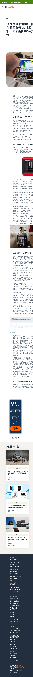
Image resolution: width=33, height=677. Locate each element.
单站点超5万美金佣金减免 (20, 2)
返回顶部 (14, 438)
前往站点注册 (15, 428)
